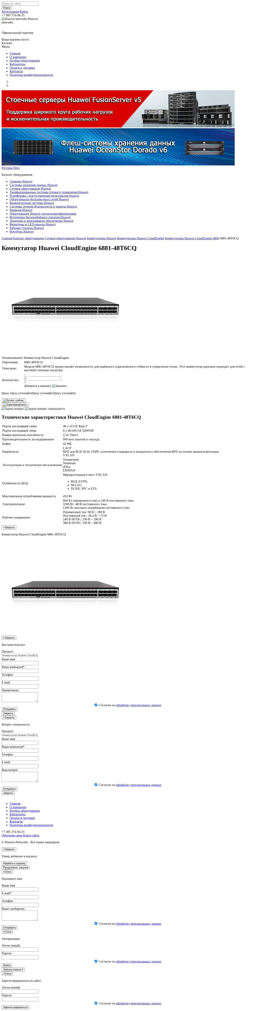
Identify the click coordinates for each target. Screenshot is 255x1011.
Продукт (7, 651)
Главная (15, 53)
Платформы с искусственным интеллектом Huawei (44, 195)
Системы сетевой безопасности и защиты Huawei (43, 206)
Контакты (16, 71)
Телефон (7, 674)
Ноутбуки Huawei (21, 231)
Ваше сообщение (13, 908)
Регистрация (10, 11)
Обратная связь (12, 835)
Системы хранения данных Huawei (33, 185)
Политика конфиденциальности (31, 75)
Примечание (10, 690)
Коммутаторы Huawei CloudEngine (140, 238)
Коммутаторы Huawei (101, 238)
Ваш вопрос (10, 770)
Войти (24, 11)
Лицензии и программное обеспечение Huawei (42, 220)
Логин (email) (11, 945)
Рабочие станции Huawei (27, 228)
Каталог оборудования (28, 238)
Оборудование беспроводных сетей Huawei (39, 199)
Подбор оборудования (25, 60)
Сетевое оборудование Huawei (30, 188)
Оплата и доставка (22, 67)
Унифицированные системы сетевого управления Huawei (49, 192)
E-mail (6, 682)
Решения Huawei (21, 210)
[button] (7, 168)
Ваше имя (8, 659)
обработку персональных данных (138, 705)
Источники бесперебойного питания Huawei (40, 217)
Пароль (7, 953)
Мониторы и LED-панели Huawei (33, 224)
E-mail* (7, 893)
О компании (18, 57)
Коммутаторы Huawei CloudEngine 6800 (192, 238)
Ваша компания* (13, 667)
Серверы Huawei (21, 181)
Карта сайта (30, 835)
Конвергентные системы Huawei (32, 203)
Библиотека (18, 64)
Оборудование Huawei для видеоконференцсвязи (43, 213)
